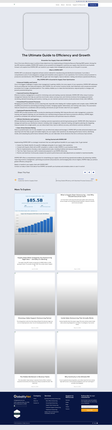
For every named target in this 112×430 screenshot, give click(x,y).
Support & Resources (79, 5)
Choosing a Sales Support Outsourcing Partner (34, 318)
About (63, 5)
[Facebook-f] (93, 423)
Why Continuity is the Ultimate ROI (77, 377)
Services (68, 5)
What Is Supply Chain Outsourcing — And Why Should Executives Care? (77, 195)
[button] (85, 172)
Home (57, 5)
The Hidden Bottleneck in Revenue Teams (35, 377)
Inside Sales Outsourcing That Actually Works (77, 318)
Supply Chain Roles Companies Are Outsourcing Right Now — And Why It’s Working (35, 258)
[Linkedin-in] (95, 423)
